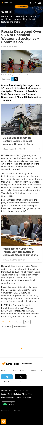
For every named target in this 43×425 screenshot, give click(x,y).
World (4, 322)
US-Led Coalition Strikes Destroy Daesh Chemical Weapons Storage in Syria (18, 141)
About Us (4, 391)
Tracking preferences (23, 397)
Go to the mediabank (25, 75)
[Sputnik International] (7, 4)
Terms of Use (23, 391)
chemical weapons (20, 326)
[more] (39, 148)
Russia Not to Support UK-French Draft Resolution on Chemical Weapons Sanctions (20, 251)
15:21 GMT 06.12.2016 (9, 47)
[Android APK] (8, 404)
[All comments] (3, 421)
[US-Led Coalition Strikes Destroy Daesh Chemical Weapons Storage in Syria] (21, 119)
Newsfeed (19, 322)
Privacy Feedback (7, 397)
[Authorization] (29, 2)
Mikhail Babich (6, 326)
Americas (13, 370)
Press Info (13, 391)
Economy (32, 370)
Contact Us (5, 394)
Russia (11, 322)
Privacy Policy (27, 394)
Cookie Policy (16, 394)
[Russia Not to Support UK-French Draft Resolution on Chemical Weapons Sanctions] (21, 230)
